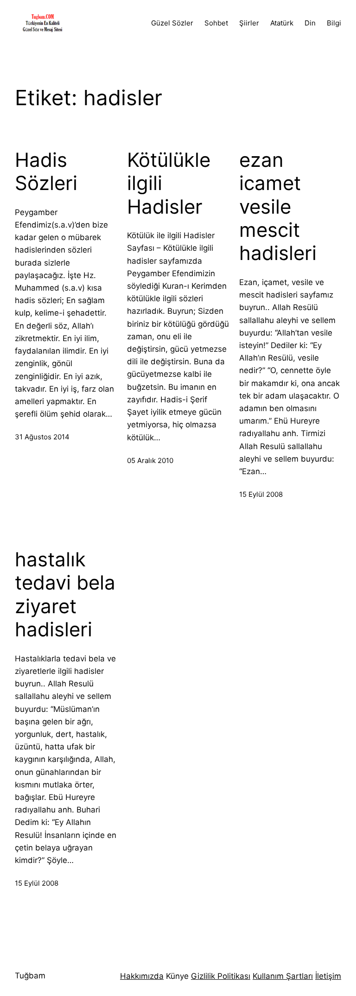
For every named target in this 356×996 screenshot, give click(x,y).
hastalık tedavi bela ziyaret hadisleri (65, 594)
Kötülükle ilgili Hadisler (168, 183)
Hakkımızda (142, 976)
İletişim (328, 976)
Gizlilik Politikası (220, 976)
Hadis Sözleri (46, 171)
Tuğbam (30, 975)
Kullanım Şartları (283, 976)
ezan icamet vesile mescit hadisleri (278, 206)
